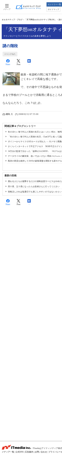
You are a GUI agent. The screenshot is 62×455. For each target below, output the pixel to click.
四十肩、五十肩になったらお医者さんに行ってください (34, 186)
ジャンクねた (10, 54)
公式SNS (20, 452)
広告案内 (29, 452)
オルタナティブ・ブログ (12, 20)
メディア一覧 (8, 452)
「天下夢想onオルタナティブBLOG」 (40, 20)
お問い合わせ (41, 452)
